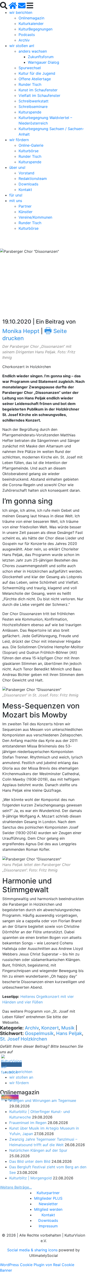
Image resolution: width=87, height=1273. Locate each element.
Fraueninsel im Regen (27, 1122)
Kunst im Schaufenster (38, 90)
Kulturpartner (48, 1192)
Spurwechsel (30, 67)
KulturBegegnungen (35, 29)
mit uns (15, 200)
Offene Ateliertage (35, 79)
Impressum (48, 1226)
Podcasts (27, 34)
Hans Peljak (69, 1033)
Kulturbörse (29, 151)
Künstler (25, 211)
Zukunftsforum (41, 56)
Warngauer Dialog (43, 62)
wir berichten (20, 12)
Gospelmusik (39, 1033)
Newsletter (48, 1204)
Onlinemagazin (31, 18)
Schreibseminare (33, 106)
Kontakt (25, 189)
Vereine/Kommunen (35, 217)
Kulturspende (30, 112)
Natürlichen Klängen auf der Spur (38, 1150)
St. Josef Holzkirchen (23, 1039)
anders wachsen (33, 51)
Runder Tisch (30, 84)
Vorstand (26, 173)
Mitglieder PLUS (48, 1198)
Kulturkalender (31, 23)
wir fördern (19, 139)
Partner (25, 206)
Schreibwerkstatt (33, 101)
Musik (67, 1028)
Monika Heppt (20, 331)
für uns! (15, 195)
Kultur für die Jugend (37, 73)
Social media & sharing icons (33, 1250)
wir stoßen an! (21, 45)
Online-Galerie (31, 145)
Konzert (50, 1028)
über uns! (17, 167)
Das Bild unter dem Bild (29, 1161)
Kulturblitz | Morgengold (30, 1178)
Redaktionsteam (33, 178)
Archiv (24, 40)
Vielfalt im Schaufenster (39, 95)
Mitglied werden (48, 1209)
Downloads (28, 184)
